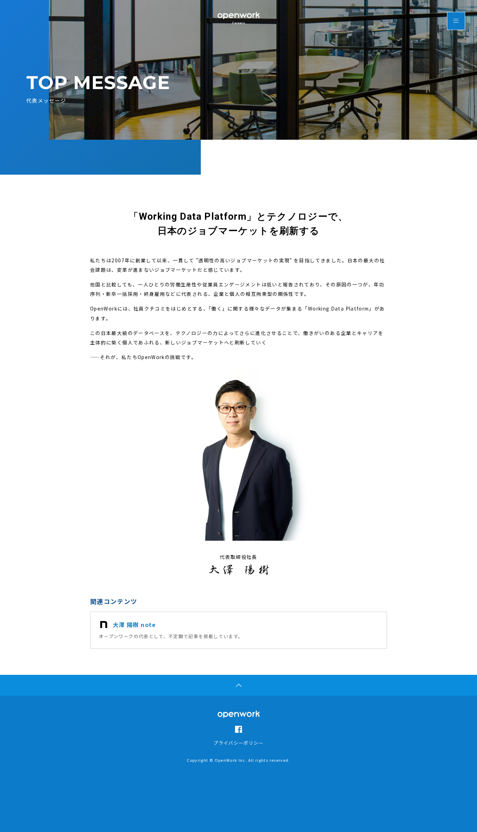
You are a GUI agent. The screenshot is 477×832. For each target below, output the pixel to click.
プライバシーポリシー (238, 742)
